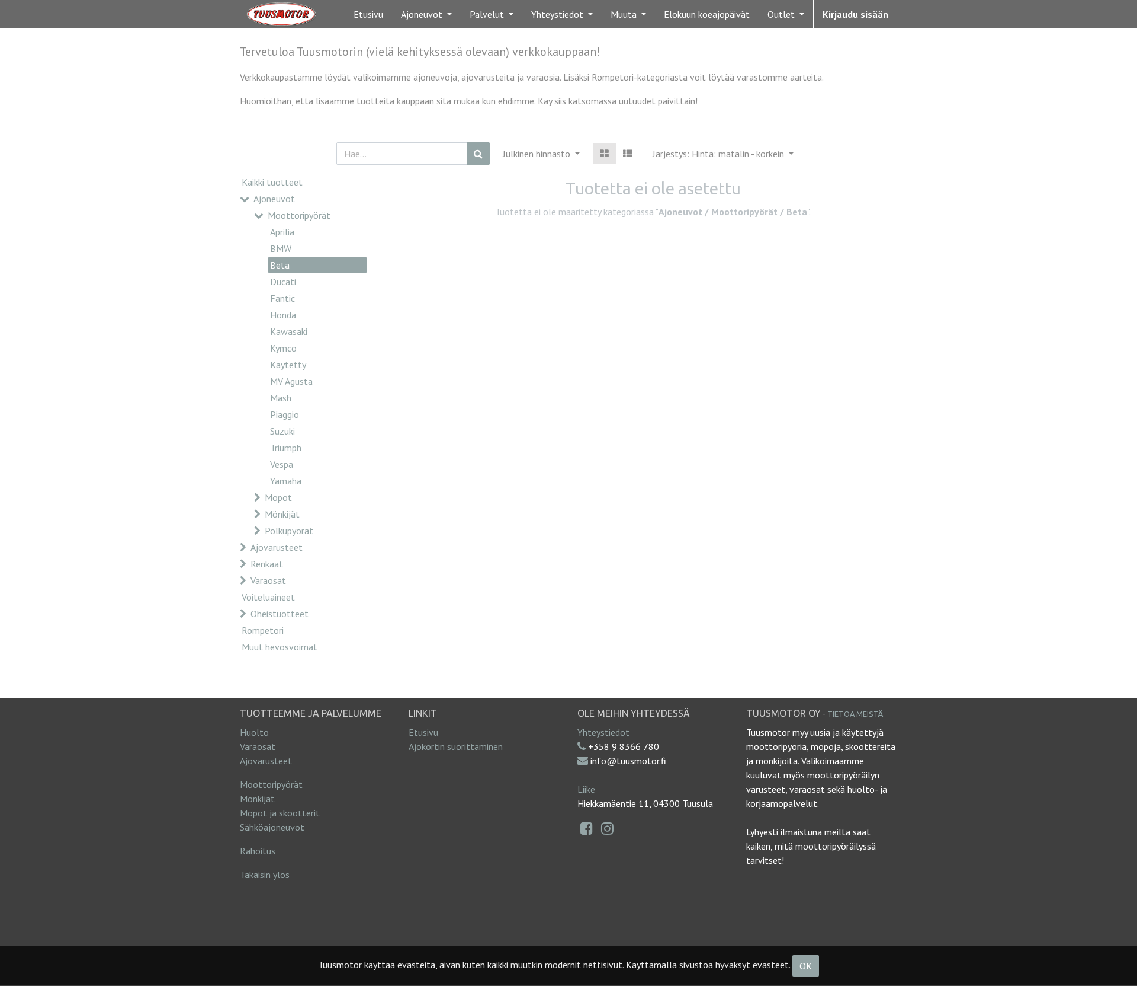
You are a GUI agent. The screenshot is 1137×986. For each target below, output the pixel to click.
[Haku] (478, 153)
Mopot (278, 497)
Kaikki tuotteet (272, 182)
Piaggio (284, 414)
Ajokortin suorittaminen (456, 746)
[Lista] (628, 153)
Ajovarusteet (276, 547)
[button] (723, 153)
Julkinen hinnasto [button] (538, 153)
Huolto (254, 732)
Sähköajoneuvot (272, 827)
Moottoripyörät (299, 215)
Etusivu (423, 732)
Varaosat (268, 580)
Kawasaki (288, 331)
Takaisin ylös (265, 874)
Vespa (281, 464)
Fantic (282, 298)
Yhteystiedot (603, 732)
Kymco (283, 348)
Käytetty (288, 365)
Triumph (285, 448)
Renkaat (266, 564)
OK (805, 966)
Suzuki (282, 431)
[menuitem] (368, 14)
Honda (283, 315)
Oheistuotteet (279, 614)
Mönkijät (282, 514)
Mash (280, 398)
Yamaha (285, 481)
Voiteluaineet (268, 597)
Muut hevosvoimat (279, 647)
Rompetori (263, 630)
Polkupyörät (289, 531)
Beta (280, 265)
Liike (586, 789)
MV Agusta (291, 381)
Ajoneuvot (274, 199)
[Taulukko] (604, 153)
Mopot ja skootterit (280, 813)
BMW (280, 248)
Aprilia (282, 232)
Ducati (283, 282)
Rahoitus (257, 851)
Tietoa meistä (855, 714)
